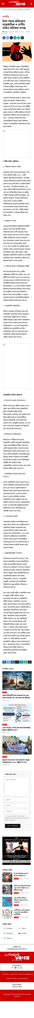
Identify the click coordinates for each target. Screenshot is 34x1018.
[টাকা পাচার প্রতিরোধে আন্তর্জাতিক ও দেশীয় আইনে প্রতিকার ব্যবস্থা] (17, 51)
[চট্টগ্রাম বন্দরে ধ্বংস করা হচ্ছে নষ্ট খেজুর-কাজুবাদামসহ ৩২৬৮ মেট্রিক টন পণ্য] (17, 745)
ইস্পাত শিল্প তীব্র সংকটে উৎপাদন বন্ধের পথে (21, 874)
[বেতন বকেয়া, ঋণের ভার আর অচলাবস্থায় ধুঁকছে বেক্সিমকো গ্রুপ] (17, 713)
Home (4, 10)
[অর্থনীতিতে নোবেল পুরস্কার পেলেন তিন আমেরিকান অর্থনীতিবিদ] (7, 914)
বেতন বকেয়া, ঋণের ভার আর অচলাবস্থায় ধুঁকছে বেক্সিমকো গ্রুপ (16, 728)
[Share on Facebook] (4, 37)
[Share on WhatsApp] (18, 37)
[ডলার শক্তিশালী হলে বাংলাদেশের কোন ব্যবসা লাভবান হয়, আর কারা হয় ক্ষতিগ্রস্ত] (17, 680)
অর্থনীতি (5, 16)
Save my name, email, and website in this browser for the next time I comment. (17, 818)
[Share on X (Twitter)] (7, 37)
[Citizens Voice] (17, 4)
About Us (5, 974)
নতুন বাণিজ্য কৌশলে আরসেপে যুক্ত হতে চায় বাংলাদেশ (20, 900)
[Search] (31, 4)
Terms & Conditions (25, 974)
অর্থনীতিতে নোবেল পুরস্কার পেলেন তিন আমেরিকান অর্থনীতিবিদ (21, 912)
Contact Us (13, 974)
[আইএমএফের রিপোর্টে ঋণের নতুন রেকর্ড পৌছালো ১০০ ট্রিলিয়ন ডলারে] (7, 889)
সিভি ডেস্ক (4, 32)
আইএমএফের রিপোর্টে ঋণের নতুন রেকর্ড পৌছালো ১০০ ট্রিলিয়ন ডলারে (22, 888)
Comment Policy (11, 979)
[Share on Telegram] (15, 37)
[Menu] (3, 4)
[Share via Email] (11, 37)
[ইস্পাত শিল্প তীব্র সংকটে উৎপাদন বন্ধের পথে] (7, 877)
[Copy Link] (22, 37)
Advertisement (23, 979)
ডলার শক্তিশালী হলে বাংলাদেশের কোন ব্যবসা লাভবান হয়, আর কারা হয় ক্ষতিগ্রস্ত (16, 696)
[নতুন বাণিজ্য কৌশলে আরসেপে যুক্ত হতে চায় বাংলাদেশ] (7, 902)
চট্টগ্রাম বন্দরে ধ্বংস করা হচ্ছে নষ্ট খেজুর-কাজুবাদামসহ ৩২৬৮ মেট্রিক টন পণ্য (16, 761)
